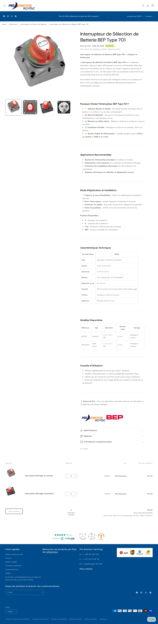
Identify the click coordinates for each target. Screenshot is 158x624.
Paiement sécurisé (11, 569)
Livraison (8, 558)
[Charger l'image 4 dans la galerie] (64, 107)
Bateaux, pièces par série (14, 554)
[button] (4, 5)
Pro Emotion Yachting (17, 619)
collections (52, 552)
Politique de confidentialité (59, 619)
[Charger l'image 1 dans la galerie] (13, 107)
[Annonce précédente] (49, 16)
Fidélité (8, 573)
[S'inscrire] (41, 592)
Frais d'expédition (95, 49)
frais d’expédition (127, 515)
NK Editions (26, 619)
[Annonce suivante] (108, 16)
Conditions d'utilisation (13, 566)
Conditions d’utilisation (75, 619)
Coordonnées (103, 619)
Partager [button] (85, 449)
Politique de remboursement (40, 619)
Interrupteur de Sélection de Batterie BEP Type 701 (69, 24)
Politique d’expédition (90, 619)
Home (4, 24)
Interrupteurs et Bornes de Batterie (34, 24)
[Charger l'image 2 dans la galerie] (30, 107)
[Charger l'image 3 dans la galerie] (47, 107)
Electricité (14, 24)
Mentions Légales (11, 562)
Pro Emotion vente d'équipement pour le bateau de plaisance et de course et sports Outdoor (23, 578)
